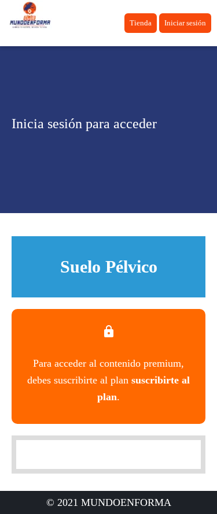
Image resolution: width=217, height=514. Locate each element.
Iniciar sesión (185, 22)
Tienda (141, 22)
